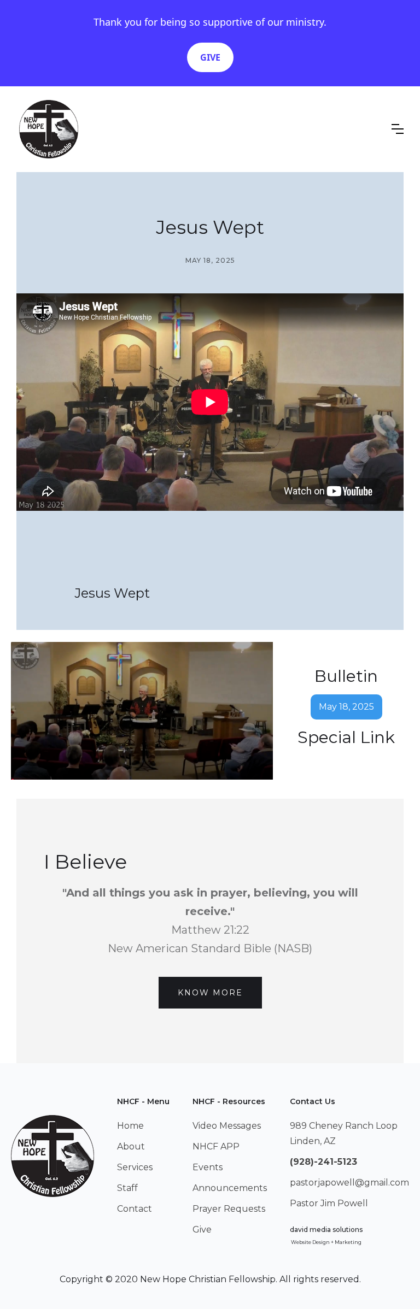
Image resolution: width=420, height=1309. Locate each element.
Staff (127, 1188)
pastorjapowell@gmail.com (349, 1182)
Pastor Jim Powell (329, 1203)
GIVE (210, 57)
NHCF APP (216, 1146)
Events (207, 1167)
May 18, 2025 (346, 706)
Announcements (229, 1188)
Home (130, 1126)
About (131, 1146)
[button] (398, 129)
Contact (134, 1209)
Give (202, 1229)
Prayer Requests (228, 1209)
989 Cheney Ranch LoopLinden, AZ (344, 1133)
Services (135, 1167)
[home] (48, 129)
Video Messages (226, 1126)
